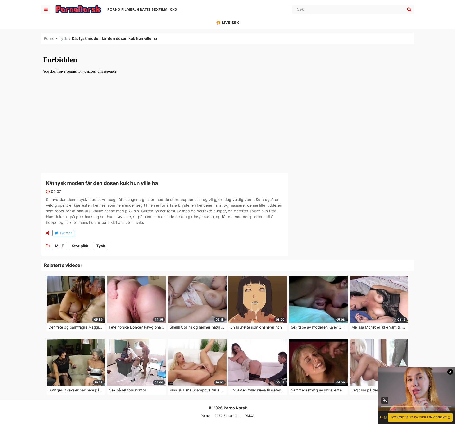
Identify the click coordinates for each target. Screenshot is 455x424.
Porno (49, 38)
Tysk (63, 38)
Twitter (65, 233)
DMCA (249, 416)
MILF (59, 245)
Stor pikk (80, 245)
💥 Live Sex (227, 22)
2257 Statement (227, 416)
